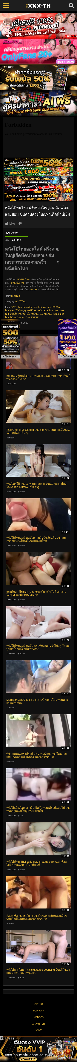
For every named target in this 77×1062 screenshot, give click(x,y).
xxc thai (38, 307)
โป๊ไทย (13, 317)
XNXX (39, 1030)
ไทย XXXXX (32, 317)
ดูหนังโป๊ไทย (30, 310)
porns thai (28, 307)
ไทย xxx (21, 317)
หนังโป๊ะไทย (41, 314)
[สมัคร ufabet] (38, 171)
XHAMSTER (38, 1024)
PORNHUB (38, 1004)
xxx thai (47, 307)
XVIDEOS (39, 1017)
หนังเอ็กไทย (15, 314)
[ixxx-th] (38, 5)
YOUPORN (38, 1010)
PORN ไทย (16, 307)
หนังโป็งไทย (28, 314)
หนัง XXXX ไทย (45, 310)
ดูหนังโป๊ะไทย (17, 283)
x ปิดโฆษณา (10, 356)
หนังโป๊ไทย (20, 301)
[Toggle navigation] (5, 5)
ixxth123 (15, 296)
